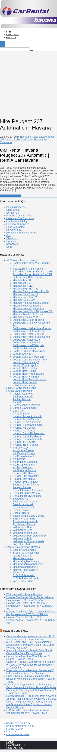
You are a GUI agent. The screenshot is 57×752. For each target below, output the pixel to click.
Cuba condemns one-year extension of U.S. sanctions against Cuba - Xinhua (30, 637)
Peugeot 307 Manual (24, 479)
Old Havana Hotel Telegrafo (28, 345)
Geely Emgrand (21, 413)
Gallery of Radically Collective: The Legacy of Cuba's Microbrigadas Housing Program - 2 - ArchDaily (30, 665)
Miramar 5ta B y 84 (23, 283)
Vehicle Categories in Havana (23, 547)
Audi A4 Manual (22, 399)
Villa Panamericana (24, 385)
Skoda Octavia (21, 510)
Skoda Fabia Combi (24, 507)
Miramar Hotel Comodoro (27, 305)
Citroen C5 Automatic (25, 408)
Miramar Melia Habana (25, 317)
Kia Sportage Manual (24, 470)
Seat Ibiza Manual (23, 504)
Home (8, 32)
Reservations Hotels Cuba (20, 726)
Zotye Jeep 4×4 (21, 544)
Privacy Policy (14, 229)
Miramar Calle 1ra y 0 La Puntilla (31, 291)
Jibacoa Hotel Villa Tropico (28, 268)
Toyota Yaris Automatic (25, 521)
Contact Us (11, 37)
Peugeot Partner (22, 487)
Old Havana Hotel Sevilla (27, 342)
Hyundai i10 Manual (24, 430)
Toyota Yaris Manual (24, 524)
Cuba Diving (12, 732)
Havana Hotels (12, 35)
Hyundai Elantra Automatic (28, 425)
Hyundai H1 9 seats (24, 427)
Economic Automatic (31, 136)
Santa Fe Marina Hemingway (29, 351)
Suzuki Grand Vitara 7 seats (28, 515)
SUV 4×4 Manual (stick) (26, 578)
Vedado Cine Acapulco (25, 365)
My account (12, 244)
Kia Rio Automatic (23, 467)
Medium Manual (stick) (25, 567)
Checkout (11, 238)
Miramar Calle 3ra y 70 (25, 300)
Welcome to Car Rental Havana (24, 594)
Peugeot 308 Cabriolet (25, 481)
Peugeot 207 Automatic (26, 476)
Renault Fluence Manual (26, 493)
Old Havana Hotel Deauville (28, 334)
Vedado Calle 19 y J (24, 354)
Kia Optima (19, 459)
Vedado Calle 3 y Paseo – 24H (30, 359)
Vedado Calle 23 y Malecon (28, 356)
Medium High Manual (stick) (28, 564)
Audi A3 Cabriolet (22, 393)
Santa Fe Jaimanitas (24, 348)
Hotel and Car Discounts (20, 218)
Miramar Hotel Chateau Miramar (31, 302)
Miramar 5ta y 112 (23, 285)
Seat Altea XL (20, 498)
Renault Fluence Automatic (28, 490)
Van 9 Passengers (23, 581)
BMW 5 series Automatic (26, 405)
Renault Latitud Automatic (27, 496)
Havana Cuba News (15, 630)
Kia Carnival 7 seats (24, 453)
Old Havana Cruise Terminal (28, 319)
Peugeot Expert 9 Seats (26, 484)
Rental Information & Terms (21, 232)
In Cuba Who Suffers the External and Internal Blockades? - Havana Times (27, 711)
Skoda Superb (21, 513)
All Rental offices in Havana (22, 260)
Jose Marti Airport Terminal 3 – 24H (32, 274)
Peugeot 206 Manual (24, 473)
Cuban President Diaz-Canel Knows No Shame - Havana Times (28, 657)
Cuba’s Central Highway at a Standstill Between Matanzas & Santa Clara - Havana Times (30, 679)
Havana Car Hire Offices (20, 215)
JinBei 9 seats (20, 447)
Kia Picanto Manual (24, 464)
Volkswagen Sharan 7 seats (28, 541)
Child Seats (12, 210)
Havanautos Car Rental (19, 723)
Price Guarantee (15, 227)
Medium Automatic (23, 558)
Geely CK (18, 410)
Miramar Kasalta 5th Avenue (28, 314)
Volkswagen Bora (22, 527)
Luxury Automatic (22, 555)
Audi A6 (17, 402)
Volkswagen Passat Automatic (30, 535)
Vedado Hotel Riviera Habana (29, 379)
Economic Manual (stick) (26, 552)
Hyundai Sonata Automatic (28, 439)
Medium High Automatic (26, 561)
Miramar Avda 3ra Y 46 (25, 288)
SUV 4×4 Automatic (24, 575)
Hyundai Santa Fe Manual (27, 436)
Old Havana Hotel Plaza (26, 339)
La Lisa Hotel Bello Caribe (27, 277)
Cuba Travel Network (17, 735)
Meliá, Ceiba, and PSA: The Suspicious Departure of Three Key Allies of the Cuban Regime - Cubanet (30, 645)
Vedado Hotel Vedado (25, 382)
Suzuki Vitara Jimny (24, 518)
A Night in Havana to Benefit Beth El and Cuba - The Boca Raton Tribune (29, 652)
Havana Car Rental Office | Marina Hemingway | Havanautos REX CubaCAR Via (30, 606)
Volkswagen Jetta (22, 530)
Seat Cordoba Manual (25, 501)
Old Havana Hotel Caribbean (29, 331)
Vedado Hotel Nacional (26, 376)
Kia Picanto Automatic (25, 461)
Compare (11, 241)
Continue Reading (10, 196)
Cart (8, 235)
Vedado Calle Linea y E (26, 362)
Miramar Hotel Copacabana (28, 308)
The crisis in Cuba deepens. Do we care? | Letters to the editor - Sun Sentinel (30, 672)
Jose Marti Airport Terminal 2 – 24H (32, 271)
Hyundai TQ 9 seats (24, 442)
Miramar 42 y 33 (22, 280)
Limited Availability (16, 221)
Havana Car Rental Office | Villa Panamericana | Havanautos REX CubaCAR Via (31, 620)
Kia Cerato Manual (23, 456)
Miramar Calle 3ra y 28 (25, 297)
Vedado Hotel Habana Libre (28, 373)
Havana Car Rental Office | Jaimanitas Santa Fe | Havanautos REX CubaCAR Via (31, 613)
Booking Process (15, 207)
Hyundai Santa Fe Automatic (29, 433)
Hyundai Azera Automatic (27, 422)
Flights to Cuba (14, 729)
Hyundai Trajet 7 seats (25, 444)
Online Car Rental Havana (21, 388)
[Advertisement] (28, 79)
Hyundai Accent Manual (26, 419)
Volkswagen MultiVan (25, 532)
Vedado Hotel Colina (24, 371)
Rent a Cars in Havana (30, 139)
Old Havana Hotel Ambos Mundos (32, 328)
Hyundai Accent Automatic (27, 416)
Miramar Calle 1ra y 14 (25, 294)
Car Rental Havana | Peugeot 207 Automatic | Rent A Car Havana (24, 155)
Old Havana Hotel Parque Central (32, 337)
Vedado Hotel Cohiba (25, 368)
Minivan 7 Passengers (25, 569)
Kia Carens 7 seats (23, 450)
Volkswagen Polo (22, 538)
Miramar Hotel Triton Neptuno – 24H (33, 311)
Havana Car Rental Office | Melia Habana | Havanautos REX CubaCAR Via (30, 599)
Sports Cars (19, 572)
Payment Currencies (17, 224)
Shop (9, 246)
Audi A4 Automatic (23, 396)
